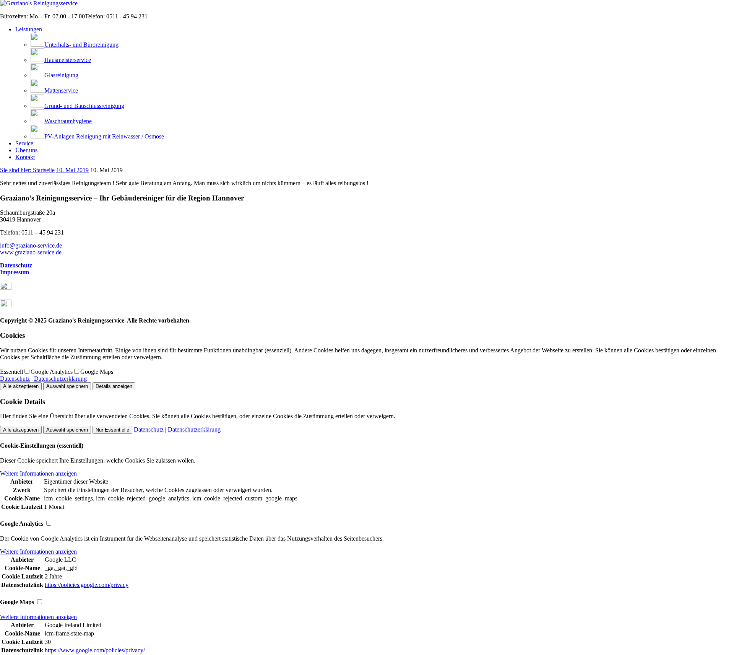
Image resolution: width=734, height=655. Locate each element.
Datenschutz (16, 265)
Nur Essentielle (112, 430)
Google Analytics (52, 371)
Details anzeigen (114, 386)
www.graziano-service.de (31, 252)
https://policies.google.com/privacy (86, 585)
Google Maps (96, 371)
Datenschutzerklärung (60, 378)
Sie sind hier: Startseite (27, 170)
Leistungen (28, 29)
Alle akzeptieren (21, 386)
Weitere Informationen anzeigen (38, 473)
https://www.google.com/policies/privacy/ (95, 650)
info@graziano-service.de (31, 245)
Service (24, 143)
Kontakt (25, 157)
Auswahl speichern (67, 386)
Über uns (26, 150)
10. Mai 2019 (72, 170)
